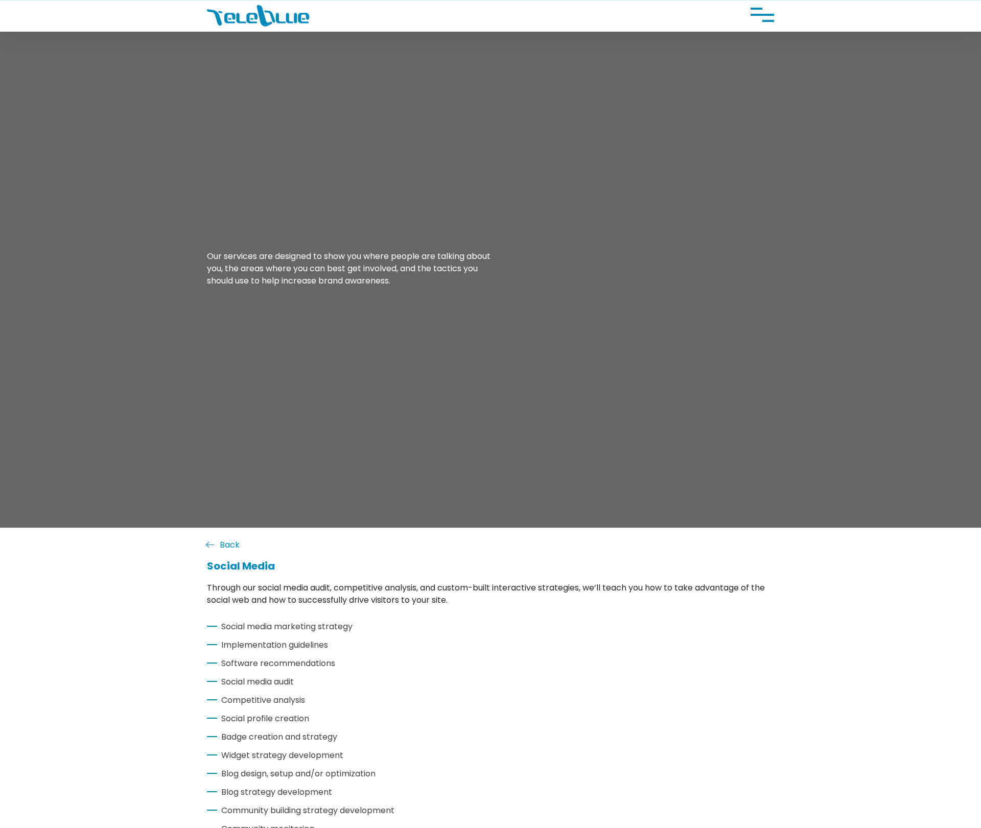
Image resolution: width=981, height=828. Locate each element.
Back (230, 545)
